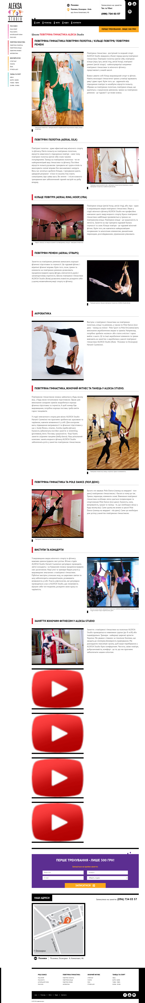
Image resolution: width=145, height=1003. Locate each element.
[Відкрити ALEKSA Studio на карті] (58, 929)
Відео (56, 995)
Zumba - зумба (116, 984)
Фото (50, 995)
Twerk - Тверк (116, 982)
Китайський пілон (43, 982)
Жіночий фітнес (94, 975)
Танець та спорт (118, 975)
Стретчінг (90, 978)
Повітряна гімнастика (71, 975)
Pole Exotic (41, 980)
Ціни (36, 995)
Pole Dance (42, 975)
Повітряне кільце (68, 980)
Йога (89, 982)
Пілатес (90, 980)
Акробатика (66, 984)
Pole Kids (40, 984)
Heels (114, 978)
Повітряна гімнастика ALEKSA (58, 34)
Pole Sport (41, 978)
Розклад (43, 995)
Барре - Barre (116, 980)
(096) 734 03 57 (110, 13)
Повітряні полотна (68, 978)
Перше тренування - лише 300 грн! (119, 29)
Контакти (64, 995)
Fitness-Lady (91, 984)
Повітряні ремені (68, 982)
